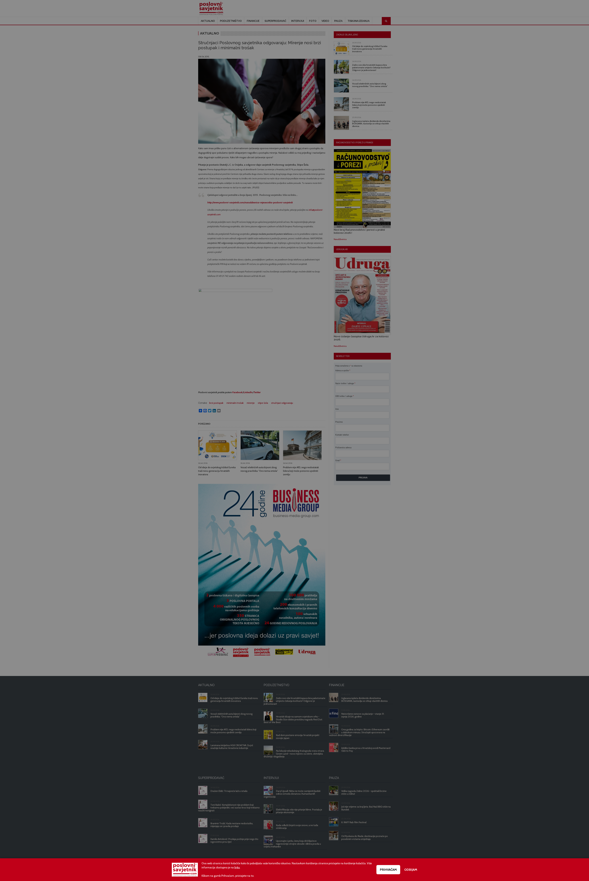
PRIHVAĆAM (388, 869)
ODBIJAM (410, 869)
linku (237, 867)
